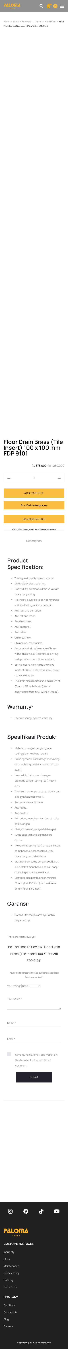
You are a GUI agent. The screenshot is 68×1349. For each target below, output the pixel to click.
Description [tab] (34, 541)
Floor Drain (50, 21)
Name (11, 1023)
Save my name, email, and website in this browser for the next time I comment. (36, 1060)
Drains (38, 21)
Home (6, 21)
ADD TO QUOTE (34, 493)
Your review (14, 998)
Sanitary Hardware (22, 21)
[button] (41, 6)
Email (11, 1038)
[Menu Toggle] (62, 6)
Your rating (14, 986)
